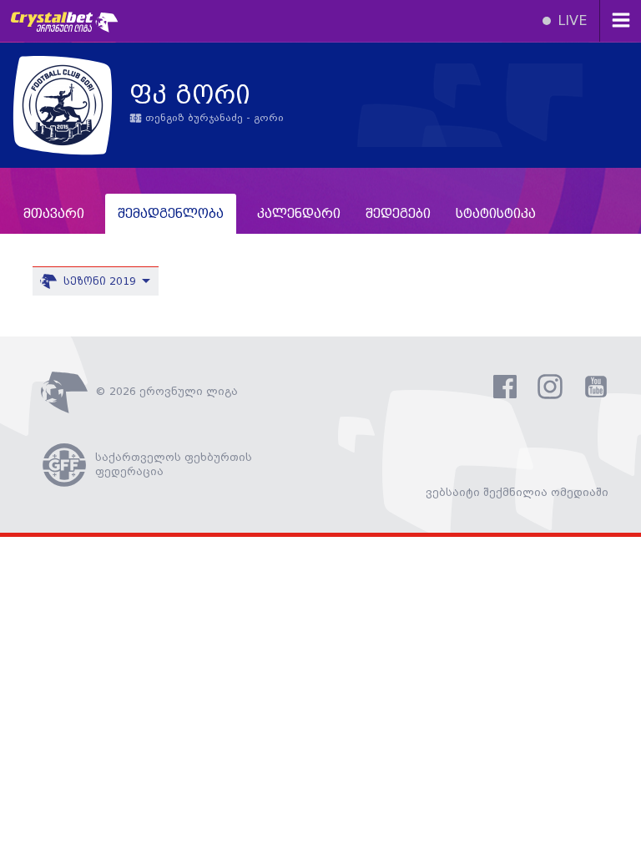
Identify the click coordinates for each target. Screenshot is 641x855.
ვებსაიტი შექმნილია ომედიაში (517, 492)
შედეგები (398, 214)
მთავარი (53, 214)
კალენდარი (299, 214)
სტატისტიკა (496, 214)
